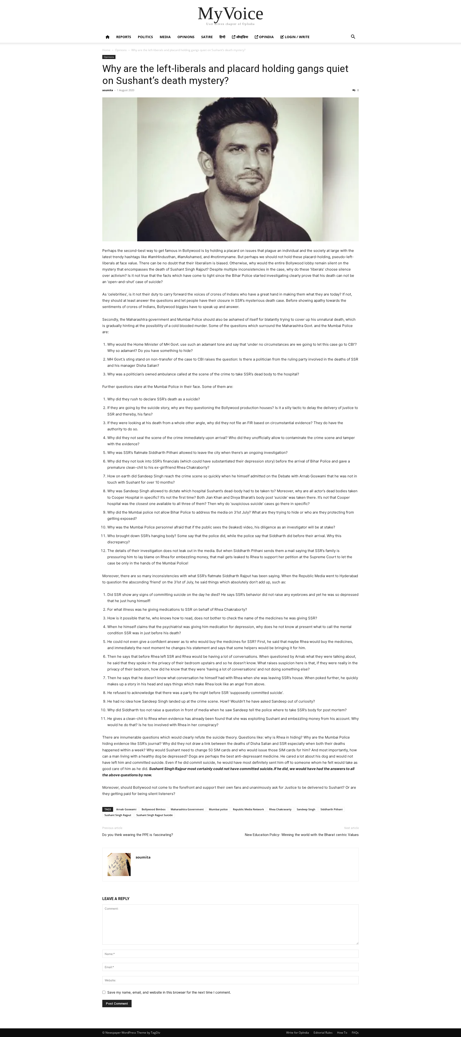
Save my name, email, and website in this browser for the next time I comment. (169, 992)
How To (342, 1033)
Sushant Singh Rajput (117, 815)
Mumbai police (218, 809)
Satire (207, 37)
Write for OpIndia (297, 1033)
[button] (353, 37)
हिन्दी (222, 37)
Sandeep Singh (306, 809)
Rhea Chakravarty (280, 809)
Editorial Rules (323, 1033)
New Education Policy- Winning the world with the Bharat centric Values (302, 835)
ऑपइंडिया (241, 37)
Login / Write (296, 37)
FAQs (355, 1033)
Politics (145, 37)
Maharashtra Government (187, 809)
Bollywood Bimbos (153, 809)
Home (106, 50)
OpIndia (266, 37)
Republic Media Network (248, 809)
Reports (123, 37)
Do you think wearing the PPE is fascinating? (137, 835)
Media (165, 37)
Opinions (185, 37)
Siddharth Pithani (332, 809)
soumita (107, 90)
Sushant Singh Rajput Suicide (154, 815)
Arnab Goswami (126, 809)
